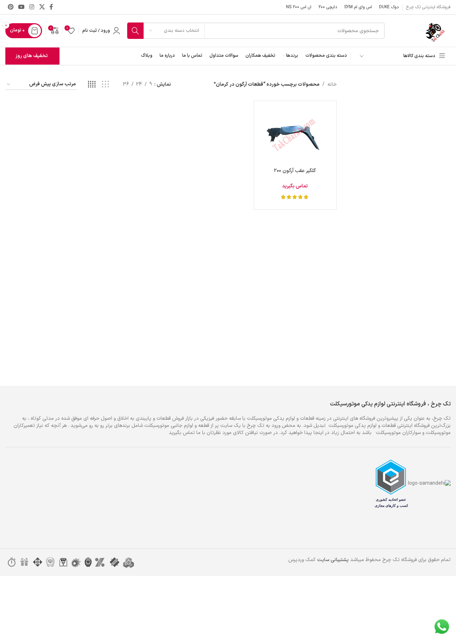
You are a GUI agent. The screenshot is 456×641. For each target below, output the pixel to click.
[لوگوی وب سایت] (436, 30)
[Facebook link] (51, 7)
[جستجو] (135, 30)
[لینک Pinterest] (10, 7)
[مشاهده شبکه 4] (91, 85)
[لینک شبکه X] (42, 7)
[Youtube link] (21, 7)
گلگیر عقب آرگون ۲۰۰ (295, 171)
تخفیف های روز (31, 56)
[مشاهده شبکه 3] (105, 85)
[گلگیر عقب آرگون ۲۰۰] (295, 135)
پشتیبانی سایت (333, 560)
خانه (332, 84)
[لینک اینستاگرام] (32, 7)
